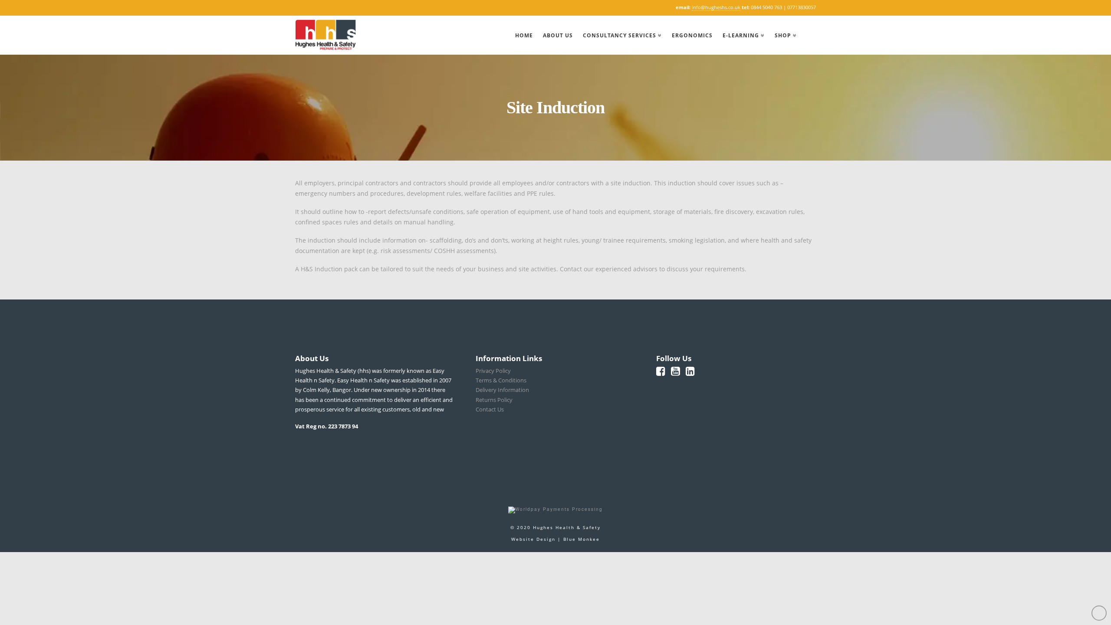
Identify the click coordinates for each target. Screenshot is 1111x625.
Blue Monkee (581, 539)
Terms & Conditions (501, 380)
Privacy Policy (493, 371)
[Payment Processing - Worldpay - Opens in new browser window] (555, 510)
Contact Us (490, 409)
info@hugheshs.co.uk (716, 7)
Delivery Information (502, 390)
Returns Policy (494, 400)
